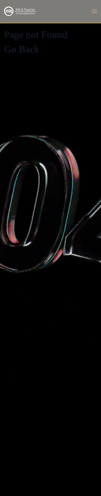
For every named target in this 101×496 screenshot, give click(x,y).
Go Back (21, 49)
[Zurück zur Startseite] (20, 11)
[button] (94, 11)
